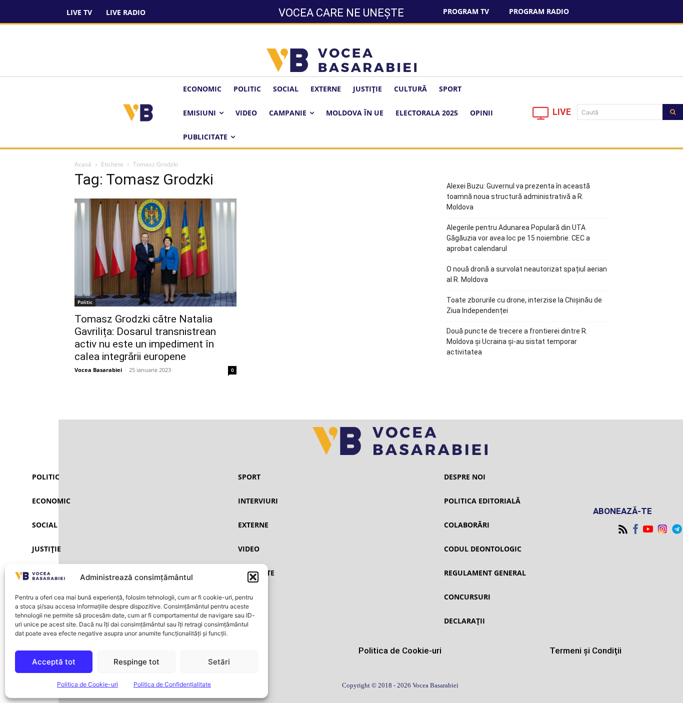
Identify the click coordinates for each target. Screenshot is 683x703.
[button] (253, 577)
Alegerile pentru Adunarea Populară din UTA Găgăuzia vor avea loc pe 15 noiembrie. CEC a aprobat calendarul (518, 238)
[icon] (541, 116)
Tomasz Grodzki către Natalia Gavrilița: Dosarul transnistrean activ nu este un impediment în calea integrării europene (145, 337)
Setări (219, 661)
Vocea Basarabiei (98, 370)
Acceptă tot (54, 661)
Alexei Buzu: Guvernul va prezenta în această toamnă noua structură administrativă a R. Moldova (518, 196)
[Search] (672, 112)
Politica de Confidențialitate (172, 684)
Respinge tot (137, 661)
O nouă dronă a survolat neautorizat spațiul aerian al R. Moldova (526, 274)
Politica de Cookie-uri (87, 684)
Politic (85, 302)
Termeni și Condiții (586, 651)
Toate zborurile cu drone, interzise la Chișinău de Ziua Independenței (524, 305)
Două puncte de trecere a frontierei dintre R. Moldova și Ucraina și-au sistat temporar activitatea (517, 341)
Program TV (466, 11)
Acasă (83, 164)
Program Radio (539, 11)
